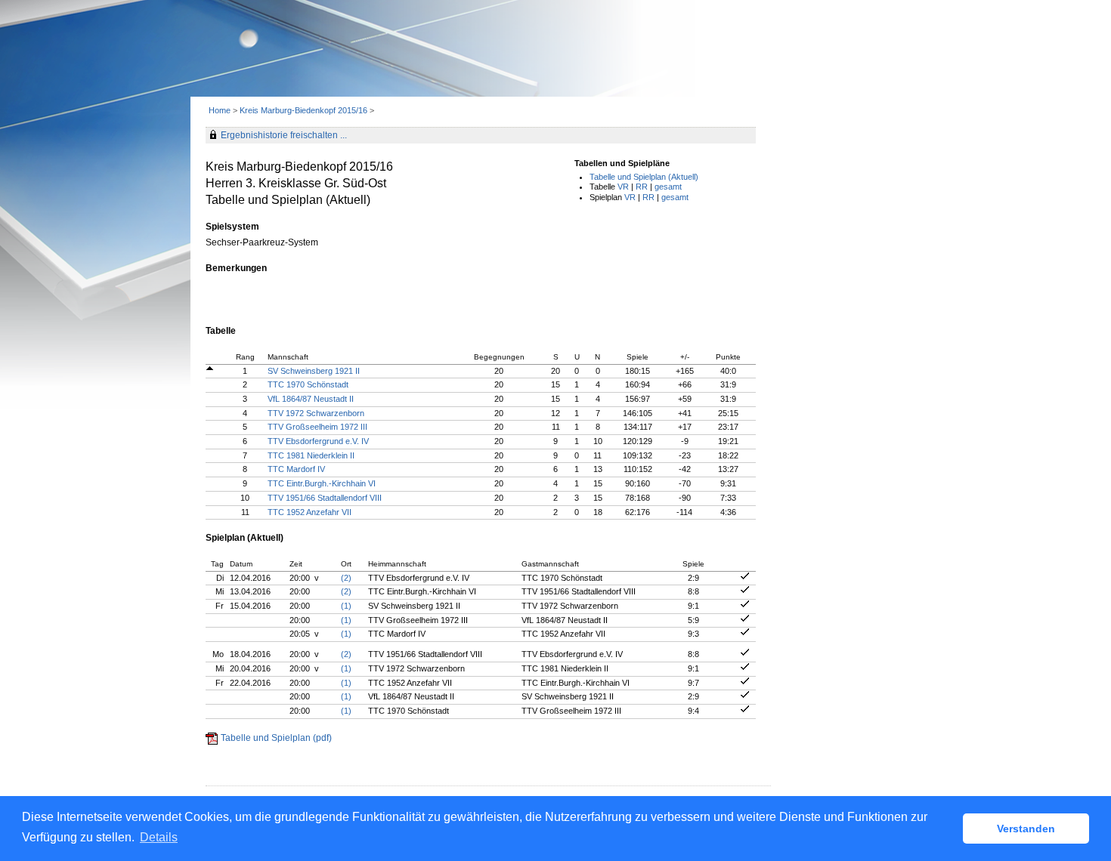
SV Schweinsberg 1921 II (314, 370)
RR (642, 186)
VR (623, 186)
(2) (346, 577)
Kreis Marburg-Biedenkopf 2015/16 (305, 110)
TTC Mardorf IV (296, 469)
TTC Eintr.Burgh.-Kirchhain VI (322, 483)
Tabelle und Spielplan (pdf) (276, 738)
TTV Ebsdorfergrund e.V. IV (318, 441)
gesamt (668, 186)
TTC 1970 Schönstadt (308, 384)
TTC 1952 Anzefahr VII (309, 512)
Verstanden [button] (1026, 828)
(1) (346, 605)
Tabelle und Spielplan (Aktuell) (644, 176)
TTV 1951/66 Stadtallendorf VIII (325, 497)
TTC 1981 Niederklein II (311, 455)
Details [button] (159, 837)
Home (220, 110)
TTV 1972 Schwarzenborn (316, 413)
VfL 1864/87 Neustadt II (311, 398)
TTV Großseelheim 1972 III (317, 426)
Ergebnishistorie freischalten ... (284, 135)
